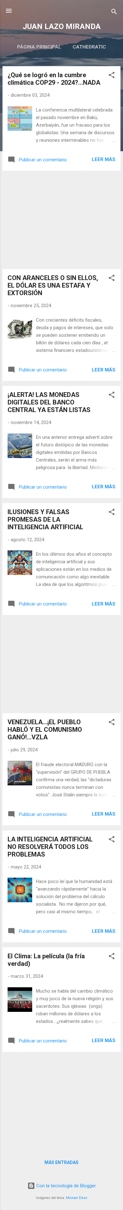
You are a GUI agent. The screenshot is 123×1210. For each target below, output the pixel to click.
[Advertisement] (61, 220)
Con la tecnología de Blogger (65, 1186)
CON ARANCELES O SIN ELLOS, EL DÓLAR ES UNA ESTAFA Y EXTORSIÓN (53, 285)
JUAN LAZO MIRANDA (62, 26)
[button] (111, 76)
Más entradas (61, 1162)
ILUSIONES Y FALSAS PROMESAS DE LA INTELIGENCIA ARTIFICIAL (45, 519)
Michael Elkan (76, 1198)
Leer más (103, 159)
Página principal (39, 47)
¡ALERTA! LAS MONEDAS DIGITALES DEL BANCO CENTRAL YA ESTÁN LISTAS (49, 402)
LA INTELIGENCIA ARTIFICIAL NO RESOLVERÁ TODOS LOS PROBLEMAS (50, 846)
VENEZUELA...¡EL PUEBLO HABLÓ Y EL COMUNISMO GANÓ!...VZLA (45, 729)
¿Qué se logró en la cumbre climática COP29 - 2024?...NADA (54, 78)
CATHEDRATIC (89, 47)
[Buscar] (114, 12)
